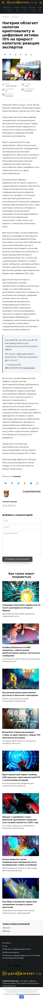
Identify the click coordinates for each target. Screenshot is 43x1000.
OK (21, 997)
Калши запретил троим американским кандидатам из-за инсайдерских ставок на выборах (19, 862)
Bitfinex (6, 931)
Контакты (6, 943)
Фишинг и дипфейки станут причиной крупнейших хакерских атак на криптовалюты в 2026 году (20, 819)
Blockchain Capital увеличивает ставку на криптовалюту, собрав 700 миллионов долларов (21, 735)
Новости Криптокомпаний (16, 924)
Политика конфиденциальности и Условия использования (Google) (21, 956)
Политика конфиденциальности (16, 949)
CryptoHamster (32, 491)
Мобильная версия (10, 952)
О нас (4, 946)
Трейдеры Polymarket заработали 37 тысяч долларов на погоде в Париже (21, 608)
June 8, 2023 (29, 368)
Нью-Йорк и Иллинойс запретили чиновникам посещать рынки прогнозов (19, 904)
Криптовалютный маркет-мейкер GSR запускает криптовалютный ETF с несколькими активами (21, 777)
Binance (6, 928)
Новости (9, 75)
